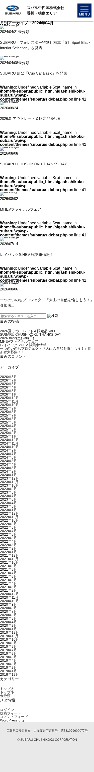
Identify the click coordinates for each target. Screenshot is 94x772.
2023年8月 (8, 492)
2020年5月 (8, 618)
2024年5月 (8, 461)
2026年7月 (8, 380)
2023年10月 (9, 485)
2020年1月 (8, 629)
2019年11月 (9, 636)
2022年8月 (8, 527)
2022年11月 (9, 517)
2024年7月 (8, 454)
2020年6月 (8, 615)
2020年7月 (8, 611)
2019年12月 (9, 632)
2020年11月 (9, 597)
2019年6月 (8, 653)
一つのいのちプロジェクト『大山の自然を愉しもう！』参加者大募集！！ (45, 350)
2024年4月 (8, 464)
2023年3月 (8, 506)
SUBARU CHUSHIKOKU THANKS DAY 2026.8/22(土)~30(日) (30, 336)
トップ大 (7, 689)
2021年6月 (8, 576)
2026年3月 (8, 391)
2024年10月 (9, 447)
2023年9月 (8, 489)
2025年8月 (8, 412)
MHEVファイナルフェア (20, 209)
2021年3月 (8, 587)
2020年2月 (8, 625)
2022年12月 (9, 513)
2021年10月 (9, 562)
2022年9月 (8, 524)
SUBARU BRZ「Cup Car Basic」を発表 (33, 73)
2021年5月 (8, 580)
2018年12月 (9, 674)
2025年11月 (9, 401)
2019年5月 (8, 657)
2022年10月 (9, 520)
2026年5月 (8, 384)
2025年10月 (9, 405)
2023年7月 (8, 496)
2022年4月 (8, 541)
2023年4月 (8, 503)
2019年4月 (8, 660)
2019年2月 (8, 667)
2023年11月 (9, 482)
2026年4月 (8, 387)
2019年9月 (8, 643)
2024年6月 (8, 457)
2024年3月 (8, 468)
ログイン (7, 710)
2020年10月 (9, 601)
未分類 (5, 696)
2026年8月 (8, 377)
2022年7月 (8, 531)
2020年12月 (9, 594)
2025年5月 (8, 422)
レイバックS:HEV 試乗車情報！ (27, 254)
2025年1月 (8, 436)
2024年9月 (8, 450)
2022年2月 (8, 548)
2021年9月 (8, 566)
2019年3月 (8, 664)
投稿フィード (10, 713)
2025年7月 (8, 415)
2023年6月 (8, 499)
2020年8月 (8, 608)
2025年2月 (8, 433)
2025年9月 (8, 408)
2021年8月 (8, 569)
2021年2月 (8, 590)
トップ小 (7, 692)
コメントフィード (14, 717)
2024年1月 (8, 475)
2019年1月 (8, 671)
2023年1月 (8, 510)
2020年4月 (8, 622)
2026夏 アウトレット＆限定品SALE (30, 118)
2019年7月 (8, 650)
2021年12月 (9, 555)
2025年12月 (9, 398)
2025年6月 (8, 419)
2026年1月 (8, 394)
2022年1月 (8, 552)
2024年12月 (9, 440)
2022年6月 (8, 534)
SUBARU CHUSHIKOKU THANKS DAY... (34, 164)
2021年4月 (8, 583)
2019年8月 (8, 646)
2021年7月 (8, 573)
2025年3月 (8, 429)
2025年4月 (8, 426)
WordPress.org (12, 720)
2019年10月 (9, 639)
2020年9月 (8, 604)
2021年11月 (9, 559)
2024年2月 (8, 471)
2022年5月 (8, 538)
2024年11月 (9, 443)
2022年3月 (8, 545)
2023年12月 (9, 478)
